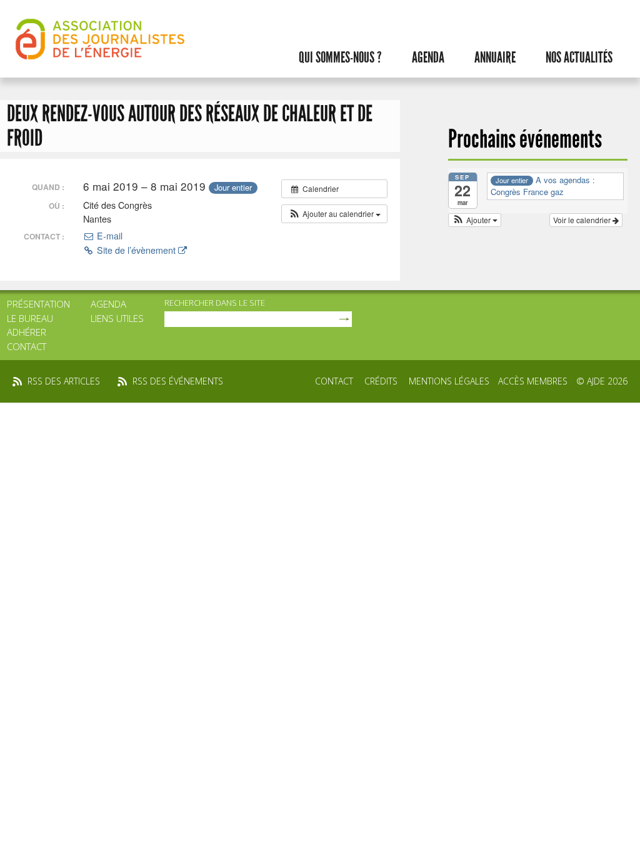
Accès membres (533, 381)
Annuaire (495, 57)
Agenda (428, 57)
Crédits (381, 381)
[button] (334, 214)
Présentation (38, 304)
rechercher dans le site (214, 302)
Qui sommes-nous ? (340, 57)
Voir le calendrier (582, 219)
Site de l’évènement (136, 250)
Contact (26, 346)
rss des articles (64, 381)
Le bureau (30, 318)
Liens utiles (117, 318)
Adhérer (26, 332)
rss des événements (177, 381)
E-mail (108, 235)
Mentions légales (449, 381)
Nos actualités (579, 57)
